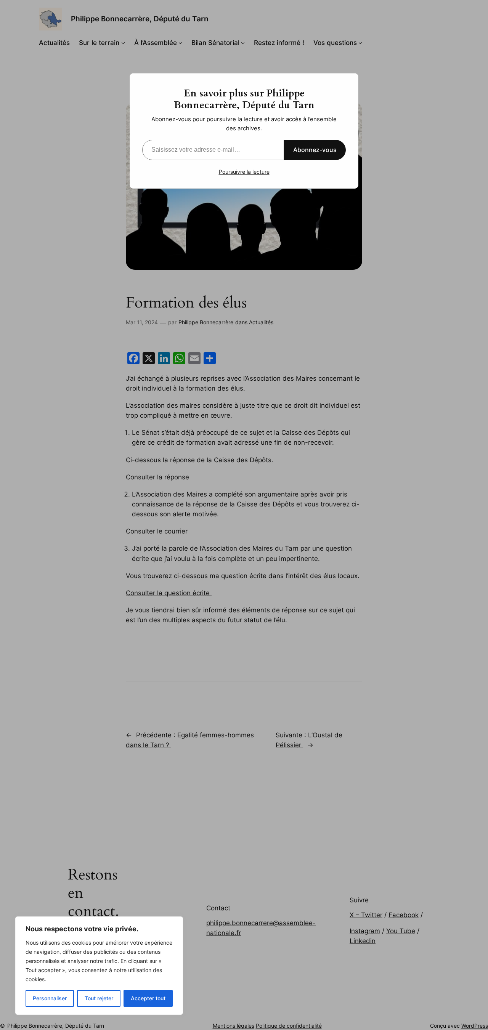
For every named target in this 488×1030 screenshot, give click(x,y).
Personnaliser (50, 998)
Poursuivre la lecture (244, 171)
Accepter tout (148, 998)
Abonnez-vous (315, 150)
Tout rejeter (99, 998)
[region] (99, 965)
